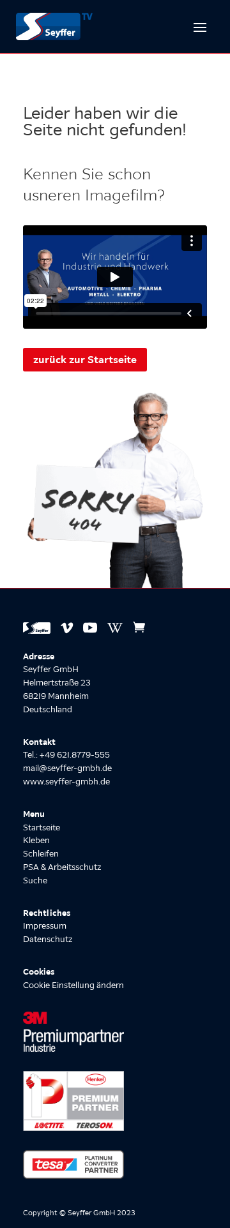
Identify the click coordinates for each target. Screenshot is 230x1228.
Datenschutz (47, 939)
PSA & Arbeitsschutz (62, 867)
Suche (35, 880)
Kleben (36, 840)
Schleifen (41, 853)
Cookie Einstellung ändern (73, 985)
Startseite (41, 827)
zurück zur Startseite (85, 359)
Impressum (44, 925)
